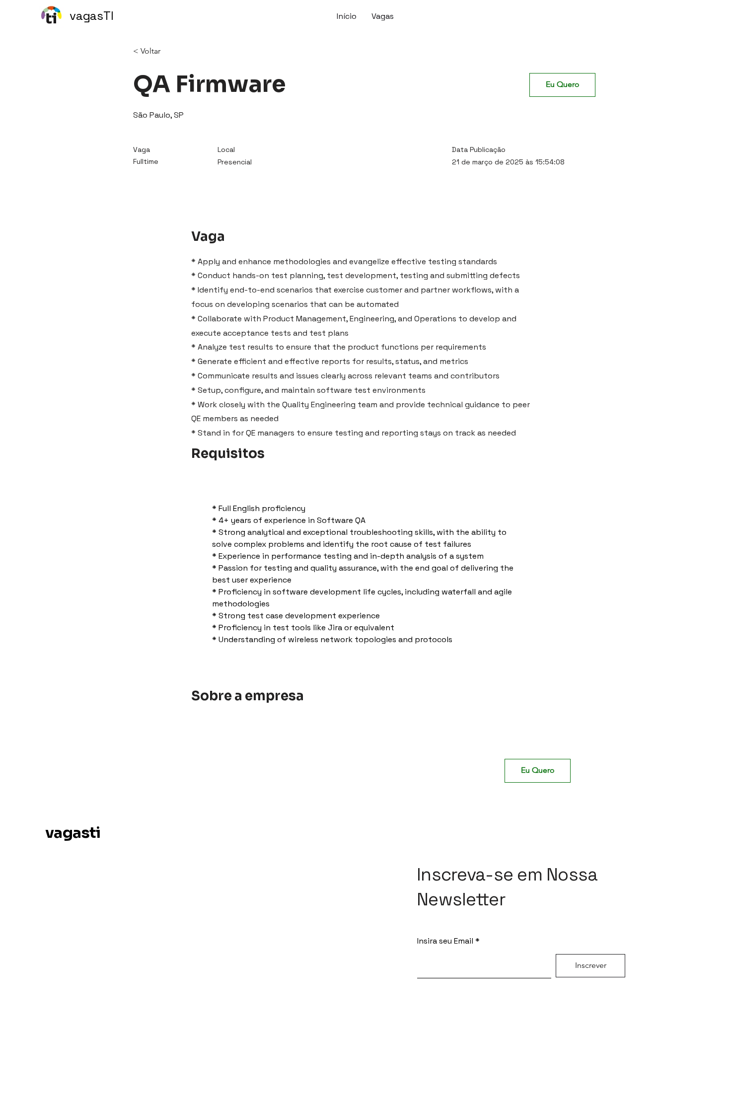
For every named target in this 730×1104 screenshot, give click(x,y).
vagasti (73, 832)
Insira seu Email (445, 941)
